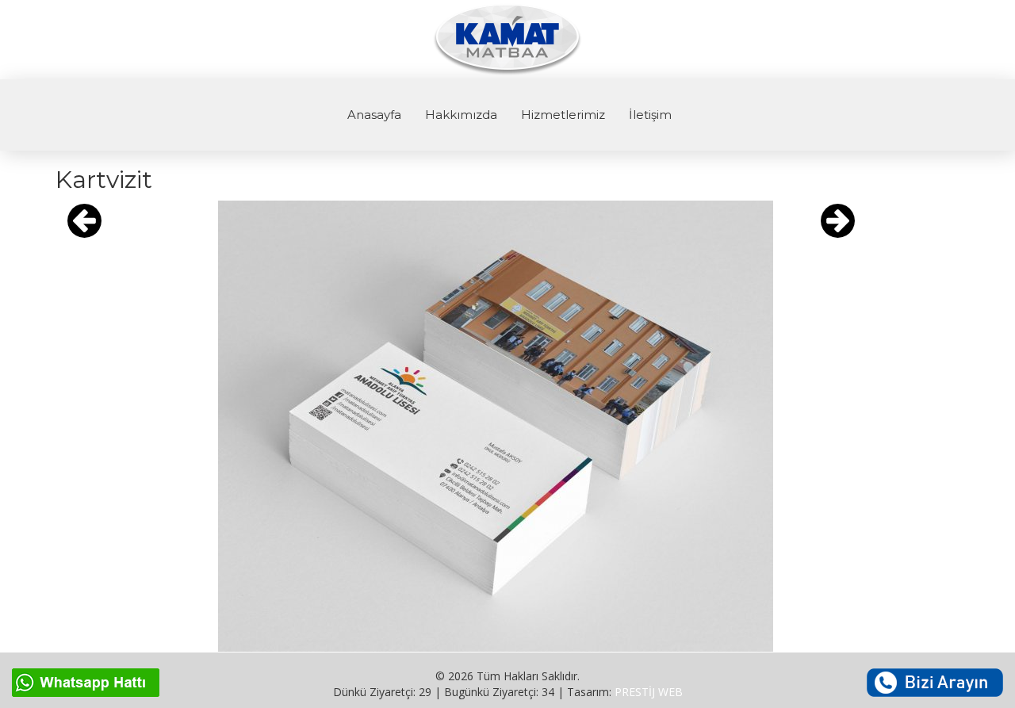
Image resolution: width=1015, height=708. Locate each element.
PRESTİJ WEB (649, 691)
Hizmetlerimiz (563, 114)
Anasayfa (374, 114)
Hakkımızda (461, 114)
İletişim (650, 114)
